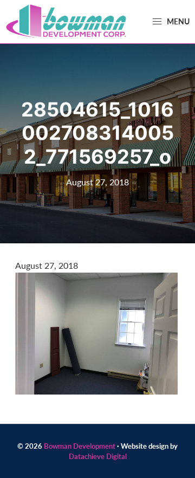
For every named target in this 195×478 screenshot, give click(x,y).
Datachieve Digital (98, 456)
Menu (177, 21)
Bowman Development (79, 446)
